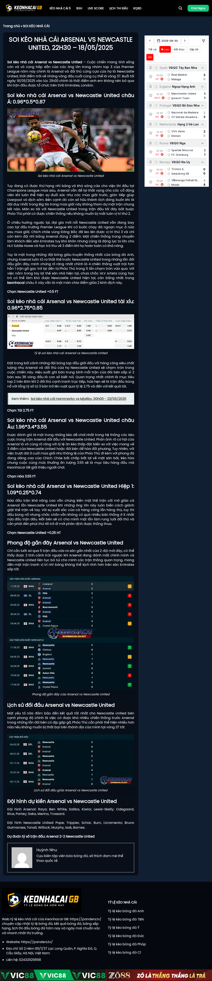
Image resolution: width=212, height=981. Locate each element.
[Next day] (184, 40)
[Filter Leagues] (203, 41)
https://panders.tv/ (85, 919)
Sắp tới (194, 49)
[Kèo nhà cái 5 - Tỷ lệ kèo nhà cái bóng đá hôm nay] (23, 8)
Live (166, 49)
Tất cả (152, 49)
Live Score (96, 8)
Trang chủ (11, 26)
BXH (79, 8)
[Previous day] (149, 40)
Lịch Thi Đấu (118, 8)
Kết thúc (179, 49)
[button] (180, 8)
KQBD (137, 8)
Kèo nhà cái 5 (60, 8)
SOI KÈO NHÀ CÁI (36, 26)
